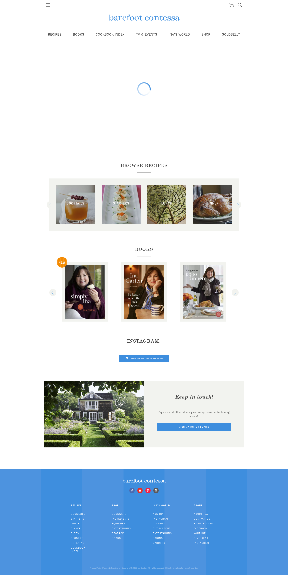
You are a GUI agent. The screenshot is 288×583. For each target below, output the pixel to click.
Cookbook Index (110, 34)
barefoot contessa (144, 17)
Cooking (159, 523)
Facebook (201, 528)
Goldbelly (231, 34)
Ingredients (121, 518)
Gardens (159, 542)
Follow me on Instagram (146, 358)
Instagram (160, 518)
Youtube (200, 533)
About (198, 505)
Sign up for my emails (194, 426)
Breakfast (78, 542)
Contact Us (202, 518)
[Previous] (50, 204)
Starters (77, 518)
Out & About (162, 528)
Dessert (77, 538)
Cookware (119, 513)
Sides (75, 533)
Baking (158, 538)
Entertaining (121, 528)
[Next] (237, 204)
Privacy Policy (96, 568)
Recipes (55, 34)
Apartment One (191, 568)
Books (78, 34)
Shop (206, 34)
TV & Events (146, 34)
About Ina (201, 513)
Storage (118, 533)
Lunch (75, 523)
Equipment (119, 523)
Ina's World (179, 34)
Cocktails (78, 513)
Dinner (76, 528)
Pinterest (201, 538)
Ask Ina (158, 513)
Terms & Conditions (111, 568)
